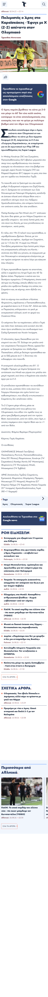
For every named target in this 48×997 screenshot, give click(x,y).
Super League (32, 504)
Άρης (5, 504)
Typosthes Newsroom (11, 37)
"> (18, 94)
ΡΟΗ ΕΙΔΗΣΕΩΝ (15, 532)
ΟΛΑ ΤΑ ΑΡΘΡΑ (9, 677)
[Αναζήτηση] (44, 4)
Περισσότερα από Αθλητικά (16, 770)
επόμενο (43, 498)
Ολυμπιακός (16, 504)
